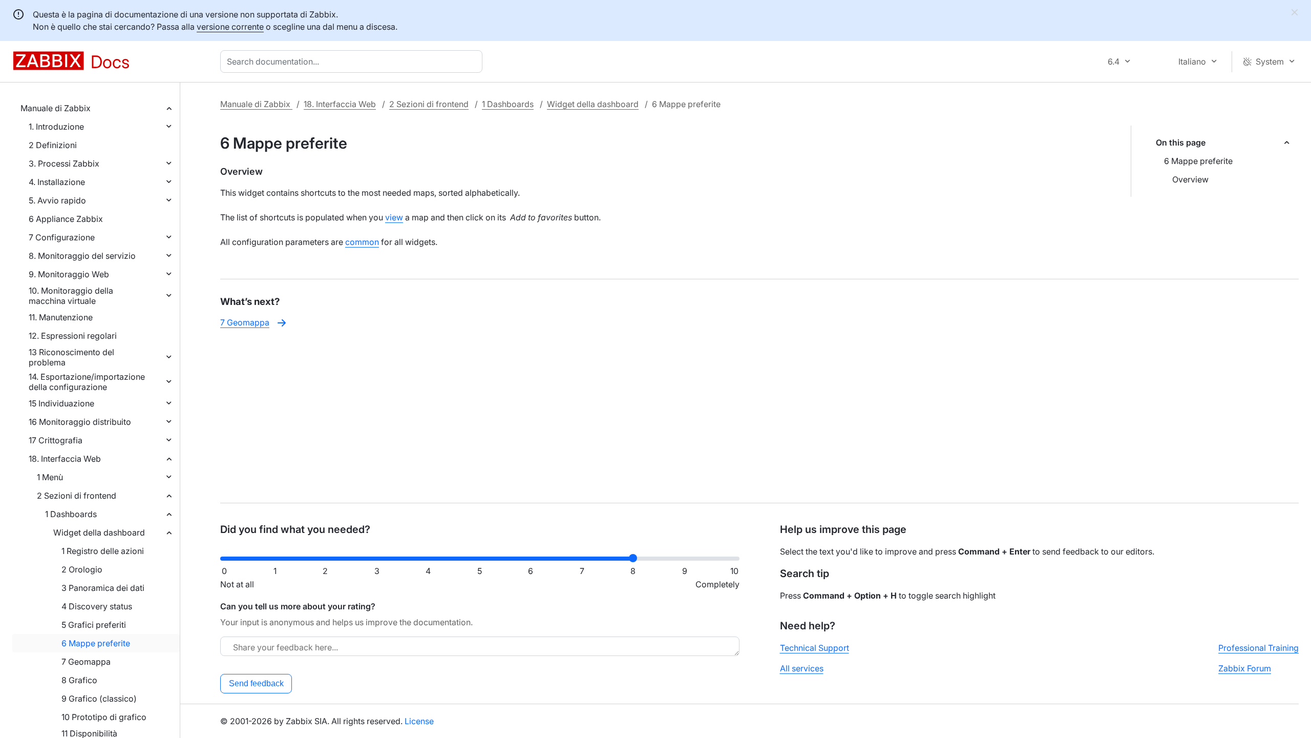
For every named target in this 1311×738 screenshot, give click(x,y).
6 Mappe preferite (95, 643)
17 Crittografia (55, 440)
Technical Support (814, 648)
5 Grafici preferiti (93, 625)
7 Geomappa (86, 662)
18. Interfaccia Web (65, 459)
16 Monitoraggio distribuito (80, 422)
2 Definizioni (53, 145)
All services (801, 668)
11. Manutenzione (61, 317)
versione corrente (230, 27)
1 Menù (50, 477)
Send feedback (256, 683)
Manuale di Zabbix (55, 108)
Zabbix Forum (1244, 668)
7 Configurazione (62, 237)
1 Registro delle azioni (102, 551)
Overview (1190, 179)
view (394, 217)
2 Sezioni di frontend (76, 495)
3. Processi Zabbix (64, 163)
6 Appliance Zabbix (66, 219)
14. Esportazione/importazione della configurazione (87, 382)
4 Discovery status (96, 606)
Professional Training (1258, 648)
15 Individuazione (61, 403)
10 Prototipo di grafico (103, 717)
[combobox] (353, 61)
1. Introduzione (56, 126)
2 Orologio (81, 569)
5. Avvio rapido (57, 200)
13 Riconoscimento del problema (71, 357)
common (362, 242)
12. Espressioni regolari (73, 336)
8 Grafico (79, 680)
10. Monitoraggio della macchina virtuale (71, 295)
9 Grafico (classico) (99, 698)
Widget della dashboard (99, 532)
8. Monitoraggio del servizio (82, 256)
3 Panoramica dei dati (102, 588)
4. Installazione (57, 182)
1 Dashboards (71, 514)
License (419, 721)
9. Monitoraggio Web (69, 274)
